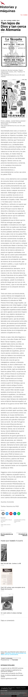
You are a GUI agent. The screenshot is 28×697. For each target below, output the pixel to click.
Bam (10, 688)
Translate (15, 660)
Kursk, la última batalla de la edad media (12, 675)
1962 (5, 20)
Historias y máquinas (15, 687)
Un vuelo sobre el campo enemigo (11, 613)
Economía (10, 502)
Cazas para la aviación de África (11, 673)
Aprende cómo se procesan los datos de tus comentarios (13, 653)
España (14, 20)
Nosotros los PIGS (12, 506)
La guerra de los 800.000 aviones (12, 668)
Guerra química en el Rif (9, 678)
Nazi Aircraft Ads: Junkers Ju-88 (11, 563)
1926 (2, 20)
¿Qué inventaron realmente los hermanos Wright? (11, 670)
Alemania (9, 20)
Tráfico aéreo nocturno (5, 524)
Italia (18, 20)
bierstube (13, 497)
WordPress (5, 688)
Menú (25, 15)
